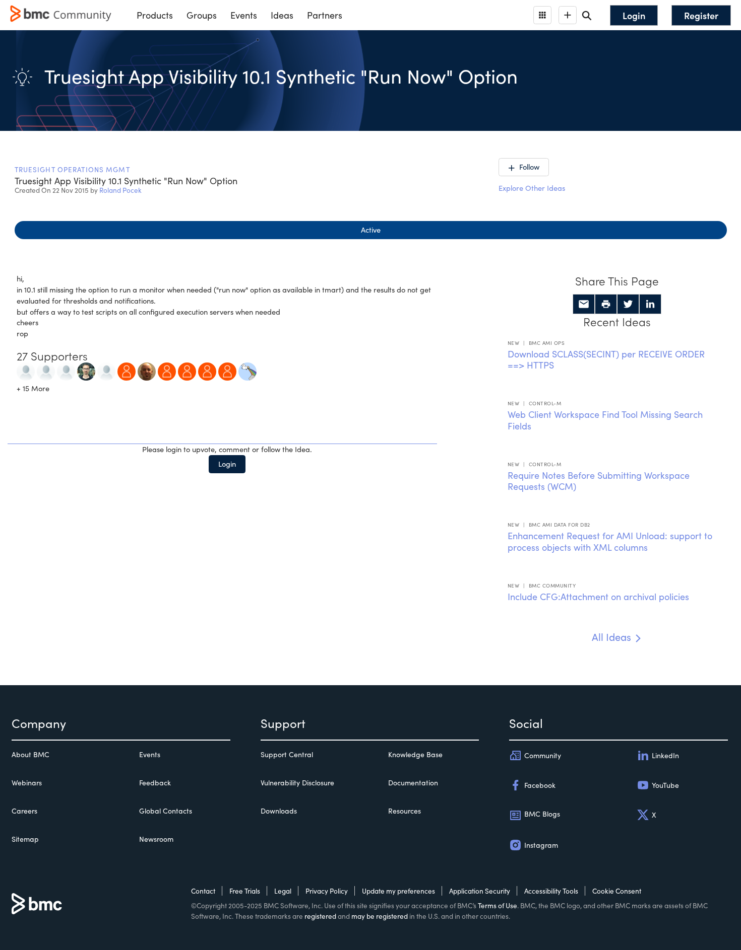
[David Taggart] (147, 371)
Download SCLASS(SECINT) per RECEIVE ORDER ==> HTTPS (606, 360)
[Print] (605, 304)
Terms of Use (497, 905)
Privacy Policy (326, 891)
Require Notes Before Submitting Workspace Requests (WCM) (599, 481)
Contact (203, 891)
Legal (282, 891)
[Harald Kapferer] (187, 371)
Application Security (479, 891)
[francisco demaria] (106, 371)
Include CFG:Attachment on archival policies (598, 597)
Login (227, 464)
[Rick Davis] (167, 371)
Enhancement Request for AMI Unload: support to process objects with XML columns (610, 541)
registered (320, 916)
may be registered (379, 916)
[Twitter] (628, 304)
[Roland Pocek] (247, 371)
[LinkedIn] (650, 304)
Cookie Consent (616, 891)
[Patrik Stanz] (86, 371)
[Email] (583, 304)
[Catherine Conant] (26, 371)
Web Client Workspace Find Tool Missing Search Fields (605, 420)
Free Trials (244, 891)
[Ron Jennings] (46, 371)
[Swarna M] (126, 371)
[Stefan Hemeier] (227, 371)
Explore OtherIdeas (532, 188)
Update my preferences (398, 891)
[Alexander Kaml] (207, 371)
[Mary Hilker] (66, 371)
